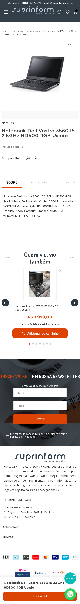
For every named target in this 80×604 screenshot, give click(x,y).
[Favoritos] (67, 12)
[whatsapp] (35, 158)
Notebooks (35, 30)
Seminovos (18, 30)
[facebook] (27, 158)
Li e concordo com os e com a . (38, 435)
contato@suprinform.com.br (57, 2)
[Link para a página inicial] (5, 31)
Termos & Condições (46, 434)
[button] (5, 302)
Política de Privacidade (22, 436)
